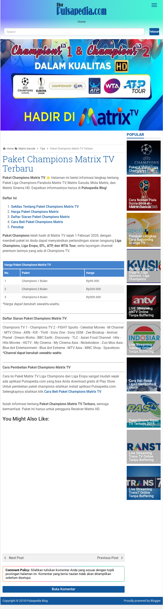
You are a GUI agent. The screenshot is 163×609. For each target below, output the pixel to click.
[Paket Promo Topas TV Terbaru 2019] (144, 411)
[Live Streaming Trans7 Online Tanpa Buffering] (144, 483)
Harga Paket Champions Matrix (35, 212)
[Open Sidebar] (154, 5)
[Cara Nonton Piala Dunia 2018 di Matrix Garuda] (144, 194)
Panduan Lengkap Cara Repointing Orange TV (142, 240)
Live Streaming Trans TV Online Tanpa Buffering (141, 456)
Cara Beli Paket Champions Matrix (37, 222)
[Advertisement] (108, 485)
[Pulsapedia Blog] (81, 14)
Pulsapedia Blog (37, 601)
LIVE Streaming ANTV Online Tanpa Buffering (141, 312)
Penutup (17, 227)
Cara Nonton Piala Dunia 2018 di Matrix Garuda (142, 203)
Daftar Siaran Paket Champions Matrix (40, 217)
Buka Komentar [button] (63, 589)
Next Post (16, 558)
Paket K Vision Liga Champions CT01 (143, 169)
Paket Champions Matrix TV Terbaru (58, 163)
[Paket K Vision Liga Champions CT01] (144, 158)
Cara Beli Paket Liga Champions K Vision (142, 384)
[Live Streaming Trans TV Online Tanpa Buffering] (144, 447)
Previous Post (107, 558)
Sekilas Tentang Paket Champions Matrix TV (45, 207)
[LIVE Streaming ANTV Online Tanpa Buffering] (144, 302)
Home (82, 21)
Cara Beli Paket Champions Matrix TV (72, 392)
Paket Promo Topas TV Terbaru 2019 (144, 422)
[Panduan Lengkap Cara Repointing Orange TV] (144, 230)
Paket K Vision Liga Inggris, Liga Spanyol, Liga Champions (143, 274)
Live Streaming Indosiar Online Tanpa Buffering (141, 348)
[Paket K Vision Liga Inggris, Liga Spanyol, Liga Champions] (144, 266)
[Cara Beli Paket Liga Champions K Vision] (144, 374)
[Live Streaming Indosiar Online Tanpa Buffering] (144, 338)
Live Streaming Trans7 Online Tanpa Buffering (141, 493)
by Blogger (154, 601)
